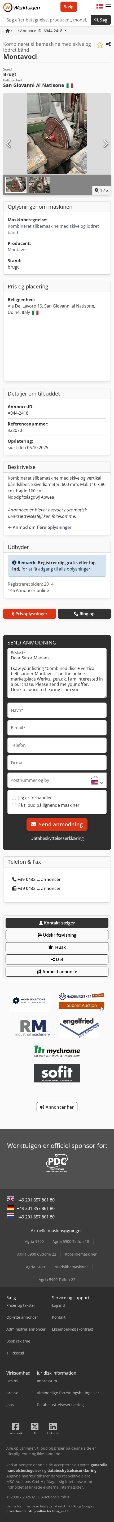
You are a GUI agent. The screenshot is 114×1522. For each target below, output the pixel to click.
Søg (103, 20)
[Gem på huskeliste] (99, 45)
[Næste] (105, 144)
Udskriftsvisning (59, 935)
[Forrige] (9, 144)
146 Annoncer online (28, 590)
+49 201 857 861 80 (36, 1200)
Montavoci (18, 250)
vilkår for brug (48, 1511)
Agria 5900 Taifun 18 (70, 1241)
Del (59, 959)
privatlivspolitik (19, 1511)
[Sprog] (100, 7)
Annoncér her (59, 1107)
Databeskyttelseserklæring (57, 838)
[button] (108, 7)
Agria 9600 (34, 1241)
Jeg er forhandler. (35, 798)
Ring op (87, 614)
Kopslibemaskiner (81, 1254)
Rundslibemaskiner (71, 1266)
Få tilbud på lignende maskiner (49, 805)
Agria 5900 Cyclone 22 (36, 1254)
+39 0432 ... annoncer (39, 879)
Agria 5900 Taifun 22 (57, 1279)
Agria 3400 (35, 1266)
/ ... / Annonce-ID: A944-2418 (36, 30)
